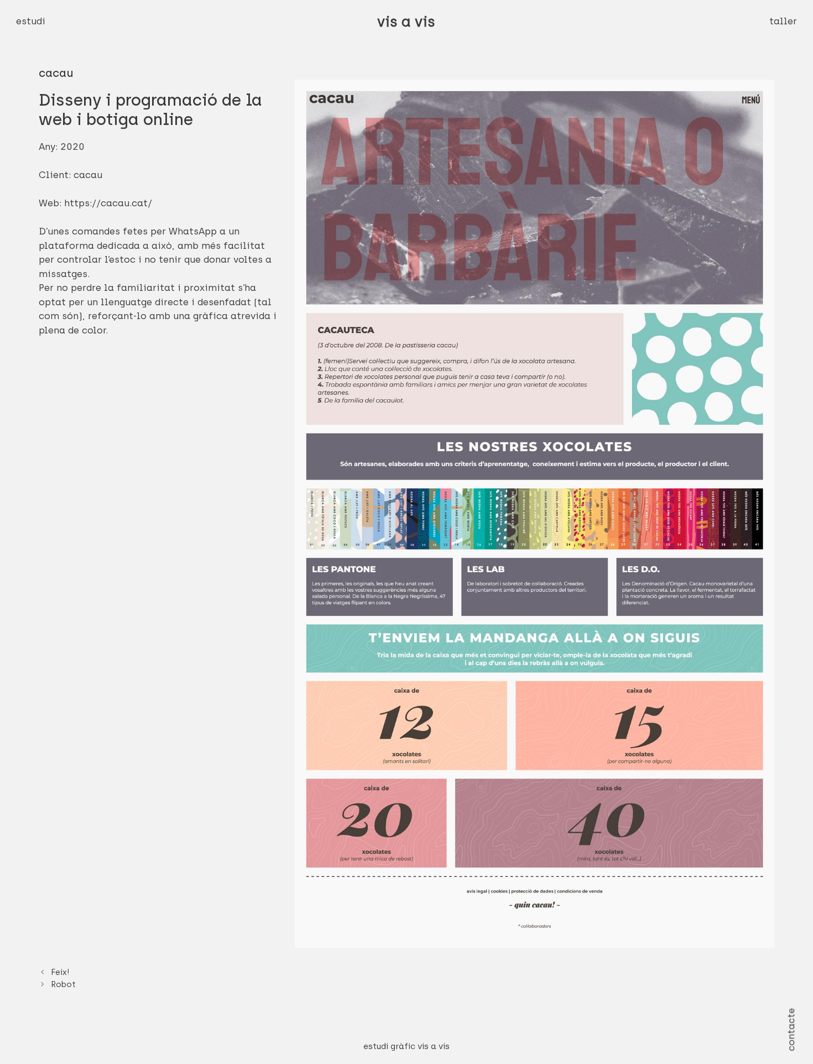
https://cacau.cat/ (108, 202)
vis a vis (406, 21)
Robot (63, 984)
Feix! (60, 972)
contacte (790, 1029)
